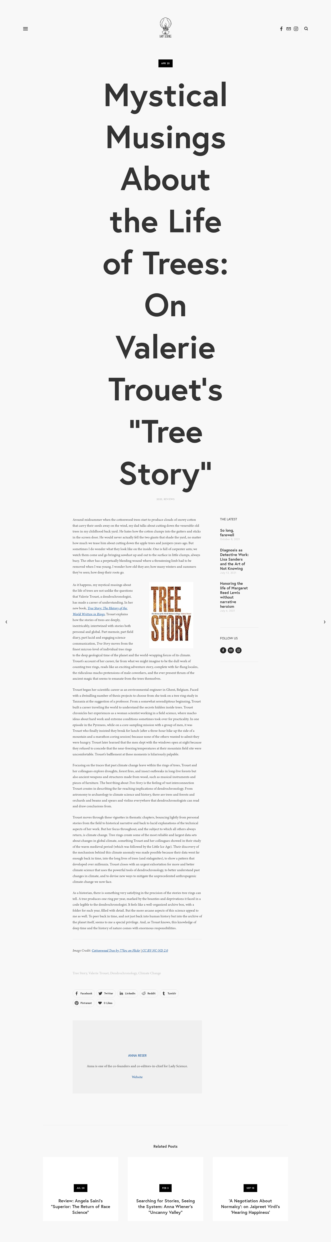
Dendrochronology (123, 973)
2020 (159, 499)
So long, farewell (227, 532)
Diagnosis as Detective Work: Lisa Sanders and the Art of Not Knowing (234, 559)
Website (137, 1077)
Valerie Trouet (98, 973)
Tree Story (80, 973)
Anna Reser (137, 1055)
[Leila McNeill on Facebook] (223, 650)
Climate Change (149, 973)
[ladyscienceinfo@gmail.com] (231, 650)
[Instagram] (238, 650)
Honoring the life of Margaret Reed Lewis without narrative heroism (234, 595)
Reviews (169, 499)
